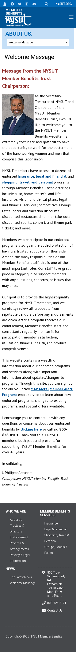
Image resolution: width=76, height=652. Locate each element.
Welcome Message (22, 583)
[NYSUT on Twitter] (18, 3)
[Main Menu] (71, 17)
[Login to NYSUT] (3, 3)
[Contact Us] (32, 3)
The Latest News (21, 577)
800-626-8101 (56, 603)
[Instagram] (25, 3)
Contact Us (54, 610)
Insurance (51, 523)
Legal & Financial (55, 529)
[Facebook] (10, 3)
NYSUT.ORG (63, 4)
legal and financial (51, 176)
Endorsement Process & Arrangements (19, 543)
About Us (18, 34)
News (10, 569)
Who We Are (16, 511)
